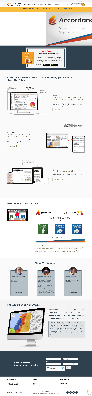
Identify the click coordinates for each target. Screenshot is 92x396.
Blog (32, 4)
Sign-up (82, 1)
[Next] (90, 28)
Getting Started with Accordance (14, 382)
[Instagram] (70, 392)
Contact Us (62, 380)
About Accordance (64, 379)
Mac (34, 380)
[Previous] (2, 28)
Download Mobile (59, 179)
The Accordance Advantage (13, 383)
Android (35, 383)
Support (49, 4)
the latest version (68, 8)
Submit (68, 367)
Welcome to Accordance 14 (13, 380)
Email (47, 361)
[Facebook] (67, 392)
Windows (35, 382)
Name (48, 357)
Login (78, 1)
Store (28, 4)
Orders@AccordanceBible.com (40, 393)
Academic (36, 4)
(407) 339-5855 (10, 1)
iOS (34, 384)
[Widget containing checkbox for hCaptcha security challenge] (55, 368)
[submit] (68, 4)
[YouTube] (73, 392)
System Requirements (38, 385)
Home (24, 4)
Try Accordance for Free (12, 384)
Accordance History (64, 382)
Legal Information (64, 383)
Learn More (49, 61)
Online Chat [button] (73, 1)
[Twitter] (76, 392)
